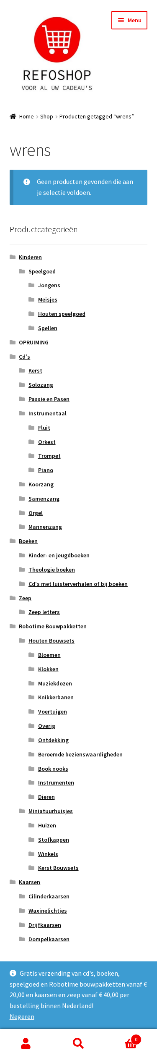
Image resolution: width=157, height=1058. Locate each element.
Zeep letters (44, 612)
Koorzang (41, 484)
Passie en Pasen (48, 399)
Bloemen (49, 655)
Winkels (48, 854)
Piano (45, 470)
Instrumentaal (47, 413)
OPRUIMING (34, 342)
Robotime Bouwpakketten (53, 626)
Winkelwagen (121, 1036)
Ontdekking (53, 740)
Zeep (25, 598)
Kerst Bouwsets (58, 868)
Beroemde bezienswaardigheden (80, 754)
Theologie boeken (51, 569)
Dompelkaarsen (48, 939)
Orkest (47, 442)
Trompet (49, 455)
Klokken (48, 669)
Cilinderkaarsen (48, 896)
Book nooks (53, 768)
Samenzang (43, 498)
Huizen (47, 825)
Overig (46, 726)
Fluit (44, 427)
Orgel (35, 513)
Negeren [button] (22, 1016)
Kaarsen (29, 882)
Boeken (28, 541)
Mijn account (26, 1043)
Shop (46, 116)
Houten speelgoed (61, 314)
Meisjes (47, 299)
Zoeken (78, 1043)
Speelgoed (42, 271)
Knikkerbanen (56, 697)
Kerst (35, 370)
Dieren (46, 797)
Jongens (49, 285)
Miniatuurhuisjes (50, 811)
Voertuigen (52, 711)
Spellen (47, 328)
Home (26, 116)
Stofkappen (53, 839)
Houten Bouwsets (51, 640)
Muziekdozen (55, 683)
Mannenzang (45, 526)
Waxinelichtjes (47, 910)
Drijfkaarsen (44, 925)
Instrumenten (56, 782)
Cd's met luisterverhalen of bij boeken (78, 584)
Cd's (24, 356)
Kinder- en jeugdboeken (59, 555)
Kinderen (30, 257)
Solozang (40, 385)
